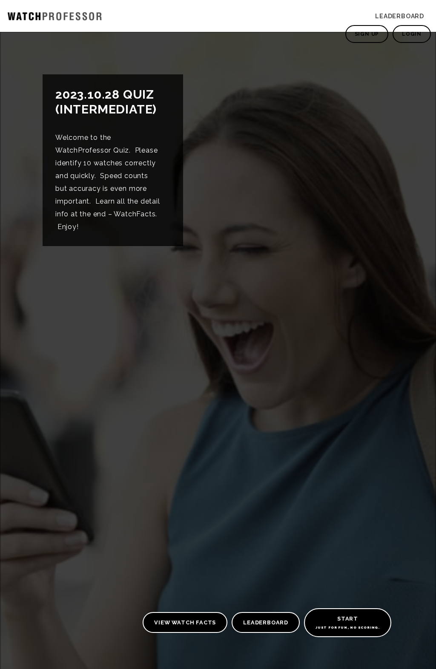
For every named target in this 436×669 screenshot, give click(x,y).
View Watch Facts (185, 622)
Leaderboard (399, 16)
